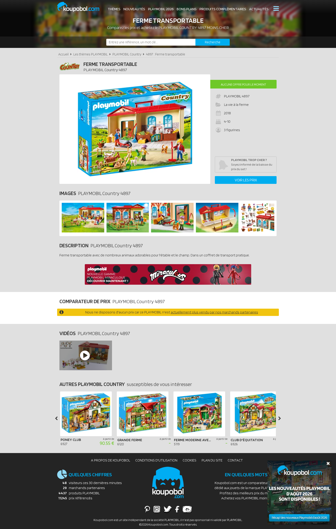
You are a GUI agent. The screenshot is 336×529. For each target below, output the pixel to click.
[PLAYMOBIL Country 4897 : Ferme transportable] (134, 129)
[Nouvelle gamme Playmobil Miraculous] (168, 283)
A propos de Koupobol (110, 460)
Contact (235, 460)
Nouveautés (134, 9)
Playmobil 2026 (161, 9)
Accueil (63, 54)
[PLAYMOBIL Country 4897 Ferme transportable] (83, 231)
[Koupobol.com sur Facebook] (177, 509)
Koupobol (81, 7)
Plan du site (212, 460)
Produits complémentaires (223, 9)
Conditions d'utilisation (156, 460)
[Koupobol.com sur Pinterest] (147, 509)
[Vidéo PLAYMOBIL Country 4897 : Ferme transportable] (85, 355)
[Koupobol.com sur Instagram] (156, 509)
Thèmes (114, 9)
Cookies (189, 460)
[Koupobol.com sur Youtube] (187, 509)
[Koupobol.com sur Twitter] (167, 509)
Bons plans (187, 9)
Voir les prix (246, 180)
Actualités (259, 9)
